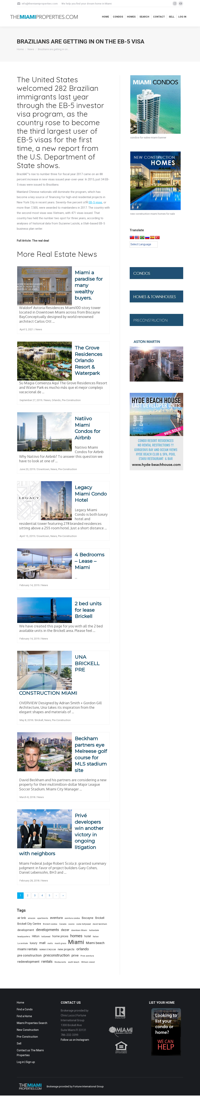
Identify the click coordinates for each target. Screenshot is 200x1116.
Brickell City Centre (29, 924)
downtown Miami (79, 930)
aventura (56, 918)
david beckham (100, 924)
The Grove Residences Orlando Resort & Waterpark (88, 360)
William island (88, 962)
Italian (96, 936)
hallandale (94, 930)
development (25, 930)
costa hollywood (83, 924)
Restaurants (60, 962)
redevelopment (28, 962)
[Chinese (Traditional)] (132, 238)
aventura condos (72, 918)
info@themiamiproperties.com (40, 3)
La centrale (22, 943)
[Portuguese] (142, 238)
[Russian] (147, 238)
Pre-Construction (71, 400)
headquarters (23, 936)
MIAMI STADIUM (47, 949)
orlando (82, 949)
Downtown (43, 469)
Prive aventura (87, 956)
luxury (33, 943)
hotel (87, 936)
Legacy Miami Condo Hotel (91, 493)
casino (71, 924)
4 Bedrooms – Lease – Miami (89, 561)
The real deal (40, 240)
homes (76, 936)
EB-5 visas (95, 202)
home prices (60, 936)
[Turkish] (157, 238)
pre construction (29, 955)
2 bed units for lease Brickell (88, 610)
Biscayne (87, 918)
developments (47, 929)
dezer (65, 930)
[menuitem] (105, 17)
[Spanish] (152, 238)
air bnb (21, 918)
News (39, 329)
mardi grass (60, 943)
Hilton (35, 936)
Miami (76, 942)
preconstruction (57, 955)
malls (50, 943)
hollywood (45, 936)
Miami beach (95, 943)
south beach (73, 962)
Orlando (56, 400)
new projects (66, 949)
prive (75, 955)
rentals (47, 961)
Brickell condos (50, 924)
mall (42, 943)
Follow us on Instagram (75, 1039)
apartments (42, 918)
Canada (62, 924)
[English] (137, 238)
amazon (31, 918)
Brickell (39, 720)
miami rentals (27, 949)
